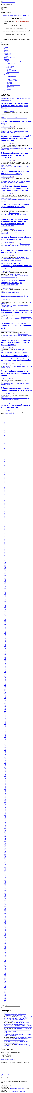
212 (5, 722)
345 (5, 914)
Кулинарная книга (9, 75)
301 (5, 851)
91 (4, 547)
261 (5, 793)
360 (5, 936)
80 (4, 531)
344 (5, 913)
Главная (6, 47)
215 (5, 727)
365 (5, 943)
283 (5, 825)
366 (5, 945)
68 (4, 514)
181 (5, 677)
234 (5, 754)
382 (5, 968)
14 (4, 436)
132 (5, 607)
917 (13, 393)
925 (13, 111)
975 (13, 143)
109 (5, 573)
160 (5, 647)
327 (5, 888)
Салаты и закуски (12, 80)
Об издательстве (8, 89)
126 (5, 598)
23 (4, 449)
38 (4, 471)
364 (5, 942)
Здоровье (6, 73)
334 (5, 898)
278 (5, 818)
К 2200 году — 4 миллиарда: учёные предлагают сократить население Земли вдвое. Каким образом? (17, 1030)
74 (4, 523)
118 (5, 586)
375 (5, 958)
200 (5, 705)
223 (5, 738)
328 (5, 890)
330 (5, 893)
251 (5, 779)
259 (5, 790)
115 (5, 582)
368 (5, 948)
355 (5, 929)
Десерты (9, 82)
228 (5, 745)
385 (5, 972)
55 (4, 495)
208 (5, 716)
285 (5, 828)
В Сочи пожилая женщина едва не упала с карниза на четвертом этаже (16, 389)
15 (4, 438)
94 (4, 552)
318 (5, 875)
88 (4, 543)
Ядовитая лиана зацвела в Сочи (14, 296)
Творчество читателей (13, 72)
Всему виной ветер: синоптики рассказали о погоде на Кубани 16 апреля (15, 373)
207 (5, 715)
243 (5, 767)
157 (5, 643)
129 (5, 602)
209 (5, 718)
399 (5, 992)
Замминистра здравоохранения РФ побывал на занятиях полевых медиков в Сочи (16, 138)
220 (5, 734)
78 (4, 529)
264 (5, 797)
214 (5, 725)
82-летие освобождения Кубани (15, 62)
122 (5, 592)
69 (4, 516)
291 (5, 836)
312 (5, 867)
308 (5, 861)
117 (5, 585)
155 (5, 640)
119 (5, 588)
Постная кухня (11, 77)
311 (5, 865)
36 (4, 468)
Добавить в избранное (7, 1075)
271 (5, 807)
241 (5, 764)
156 (5, 641)
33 (4, 464)
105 (5, 568)
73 (4, 521)
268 (5, 803)
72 (4, 520)
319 (5, 877)
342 (5, 910)
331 (5, 894)
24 (4, 451)
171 (5, 663)
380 (5, 965)
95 (4, 553)
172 (5, 664)
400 (5, 994)
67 (4, 513)
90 (4, 546)
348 (5, 919)
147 (5, 628)
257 (5, 787)
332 (5, 896)
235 (5, 755)
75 (4, 524)
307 (5, 859)
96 (4, 555)
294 (5, 841)
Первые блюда (11, 88)
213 (5, 724)
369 (5, 949)
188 (5, 688)
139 (5, 617)
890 (13, 242)
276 (5, 815)
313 (5, 868)
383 (5, 969)
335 (5, 900)
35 (4, 466)
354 (5, 927)
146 (5, 627)
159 (5, 646)
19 (4, 443)
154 (5, 638)
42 (4, 477)
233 (5, 753)
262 (5, 794)
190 (5, 690)
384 (5, 971)
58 (4, 500)
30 (4, 459)
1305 (13, 363)
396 (5, 988)
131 (5, 605)
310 (5, 864)
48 (4, 485)
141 (5, 620)
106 (5, 569)
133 (5, 608)
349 (5, 920)
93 (4, 550)
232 (5, 751)
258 (5, 789)
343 (5, 911)
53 (4, 492)
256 (5, 786)
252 (5, 780)
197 (5, 701)
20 (4, 445)
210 (5, 719)
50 (4, 488)
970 (13, 299)
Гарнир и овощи (11, 76)
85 (4, 539)
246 (5, 771)
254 (5, 783)
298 (5, 846)
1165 (13, 127)
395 (5, 987)
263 (5, 796)
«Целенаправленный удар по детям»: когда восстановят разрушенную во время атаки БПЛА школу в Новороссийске (18, 1038)
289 (5, 833)
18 (4, 442)
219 (5, 732)
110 (5, 575)
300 (5, 849)
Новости (6, 59)
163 (5, 651)
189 (5, 689)
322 (5, 881)
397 (5, 989)
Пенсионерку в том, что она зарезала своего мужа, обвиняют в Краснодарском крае (15, 405)
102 (5, 563)
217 (5, 729)
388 (5, 976)
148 (5, 630)
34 (4, 465)
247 (5, 773)
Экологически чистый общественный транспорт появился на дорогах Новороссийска (16, 265)
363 (5, 940)
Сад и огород (7, 53)
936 (13, 271)
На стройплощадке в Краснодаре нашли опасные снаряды (15, 172)
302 (5, 852)
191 (5, 692)
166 (5, 656)
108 (5, 572)
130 (5, 604)
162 (5, 650)
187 (5, 686)
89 (4, 544)
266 (5, 800)
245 (5, 770)
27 (4, 455)
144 (5, 624)
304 (5, 855)
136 (5, 612)
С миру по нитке (8, 67)
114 (5, 581)
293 (5, 839)
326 (5, 887)
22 (4, 448)
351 (5, 923)
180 (5, 676)
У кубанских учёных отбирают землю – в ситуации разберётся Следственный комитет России (14, 188)
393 (5, 984)
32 (4, 462)
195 (5, 698)
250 (5, 777)
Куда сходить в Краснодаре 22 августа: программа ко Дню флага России (18, 1017)
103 (5, 565)
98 (4, 557)
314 (5, 870)
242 (5, 766)
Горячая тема (7, 49)
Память (6, 50)
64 (4, 508)
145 (5, 625)
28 (4, 456)
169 (5, 660)
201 (5, 706)
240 (5, 763)
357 (5, 932)
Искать (2, 1005)
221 (5, 735)
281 (5, 822)
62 (4, 505)
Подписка (3, 7)
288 (5, 832)
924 (13, 177)
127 (5, 599)
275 (5, 813)
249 (5, 776)
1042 (13, 331)
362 (5, 939)
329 (5, 891)
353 (5, 926)
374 (5, 956)
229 (5, 747)
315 (5, 871)
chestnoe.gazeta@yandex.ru (8, 1059)
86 (4, 540)
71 (4, 518)
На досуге (6, 51)
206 (5, 714)
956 (13, 348)
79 (4, 530)
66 (4, 511)
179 (5, 674)
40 (4, 474)
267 (5, 802)
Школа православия (9, 57)
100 (5, 560)
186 (5, 685)
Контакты (6, 90)
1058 (13, 160)
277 (5, 816)
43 (4, 478)
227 (5, 744)
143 (5, 622)
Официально (7, 60)
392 (5, 982)
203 (5, 709)
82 (4, 534)
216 (5, 728)
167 (5, 657)
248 (5, 774)
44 (4, 479)
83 (4, 536)
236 (5, 757)
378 (5, 962)
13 (4, 435)
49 (4, 487)
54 (4, 494)
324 (5, 884)
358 (5, 933)
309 (5, 862)
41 (4, 475)
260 (5, 792)
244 (5, 768)
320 (5, 878)
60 (4, 503)
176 (5, 670)
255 (5, 784)
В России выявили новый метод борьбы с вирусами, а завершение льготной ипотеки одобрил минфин (16, 358)
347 (5, 917)
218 (5, 731)
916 (13, 194)
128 (5, 601)
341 (5, 909)
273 (5, 810)
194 (5, 696)
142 (5, 621)
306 (5, 858)
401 (5, 995)
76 (4, 526)
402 (5, 997)
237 (5, 758)
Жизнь (9, 69)
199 (5, 703)
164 (5, 653)
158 (5, 644)
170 (5, 661)
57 (4, 498)
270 (5, 806)
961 (13, 210)
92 (4, 549)
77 (4, 527)
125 (5, 596)
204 (5, 711)
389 (5, 978)
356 (5, 930)
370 (5, 950)
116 (5, 583)
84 (4, 537)
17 (4, 440)
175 (5, 669)
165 (5, 654)
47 (4, 484)
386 (5, 974)
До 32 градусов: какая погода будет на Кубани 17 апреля (16, 251)
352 (5, 924)
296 (5, 844)
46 (4, 482)
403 (5, 998)
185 (5, 683)
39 (4, 472)
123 (5, 594)
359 (5, 935)
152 (5, 635)
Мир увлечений (11, 70)
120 (5, 589)
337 (5, 903)
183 (5, 680)
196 (5, 699)
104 (5, 566)
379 (5, 963)
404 (5, 1000)
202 (5, 708)
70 (4, 517)
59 (4, 501)
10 (4, 430)
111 (5, 576)
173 (5, 666)
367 (5, 946)
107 (5, 570)
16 (4, 439)
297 (5, 845)
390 (5, 979)
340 (5, 907)
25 (4, 452)
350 (5, 922)
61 (4, 504)
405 (5, 1001)
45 (4, 481)
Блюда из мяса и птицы (13, 85)
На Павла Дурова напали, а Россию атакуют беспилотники (16, 238)
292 (5, 838)
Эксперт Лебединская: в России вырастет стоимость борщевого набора (14, 105)
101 (5, 562)
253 (5, 781)
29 (4, 458)
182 (5, 679)
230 (5, 748)
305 (5, 857)
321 (5, 880)
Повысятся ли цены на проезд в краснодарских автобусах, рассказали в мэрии (15, 282)
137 (5, 614)
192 (5, 693)
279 (5, 819)
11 (4, 432)
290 (5, 835)
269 (5, 805)
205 (5, 712)
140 (5, 618)
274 (5, 812)
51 (4, 490)
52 (4, 491)
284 (5, 826)
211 (5, 721)
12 (4, 433)
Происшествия (11, 63)
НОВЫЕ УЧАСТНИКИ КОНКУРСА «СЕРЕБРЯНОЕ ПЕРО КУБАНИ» (17, 1023)
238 (5, 760)
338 (5, 904)
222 (5, 737)
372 (5, 953)
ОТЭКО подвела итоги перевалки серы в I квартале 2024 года (15, 205)
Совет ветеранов (11, 66)
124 (5, 595)
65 (4, 510)
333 (5, 897)
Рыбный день (10, 86)
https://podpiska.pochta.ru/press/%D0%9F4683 (16, 15)
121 (5, 591)
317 (5, 874)
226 (5, 742)
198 (5, 702)
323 (5, 883)
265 (5, 799)
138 (5, 615)
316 (5, 872)
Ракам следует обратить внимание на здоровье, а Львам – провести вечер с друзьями (16, 342)
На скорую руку (11, 83)
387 (5, 975)
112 (5, 578)
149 (5, 631)
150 (5, 633)
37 (4, 469)
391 (5, 981)
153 (5, 637)
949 (13, 288)
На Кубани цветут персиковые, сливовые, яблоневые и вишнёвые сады (16, 325)
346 (5, 916)
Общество (10, 64)
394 (5, 985)
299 (5, 848)
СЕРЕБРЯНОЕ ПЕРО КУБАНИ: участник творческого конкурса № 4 (17, 1045)
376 (5, 959)
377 (5, 961)
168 (5, 659)
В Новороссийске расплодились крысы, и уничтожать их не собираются (14, 155)
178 (5, 673)
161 (5, 648)
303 (5, 854)
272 (5, 809)
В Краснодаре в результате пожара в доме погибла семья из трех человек (16, 311)
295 (5, 842)
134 (5, 609)
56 (4, 497)
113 (5, 579)
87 (4, 542)
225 (5, 741)
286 (5, 829)
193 (5, 695)
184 (5, 682)
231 (5, 750)
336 (5, 901)
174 (5, 667)
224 (5, 740)
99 (4, 559)
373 (5, 955)
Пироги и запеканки (12, 79)
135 (5, 611)
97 (4, 556)
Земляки (6, 56)
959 (13, 315)
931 (13, 229)
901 (13, 255)
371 (5, 952)
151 (5, 634)
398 (5, 991)
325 (5, 885)
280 (5, 820)
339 (5, 906)
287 (5, 831)
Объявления (7, 54)
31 (4, 461)
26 (4, 453)
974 (13, 410)
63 (4, 507)
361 (5, 937)
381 (5, 966)
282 (5, 823)
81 (4, 533)
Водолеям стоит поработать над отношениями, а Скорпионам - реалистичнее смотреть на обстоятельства (14, 222)
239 (5, 761)
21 (4, 446)
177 (5, 672)
